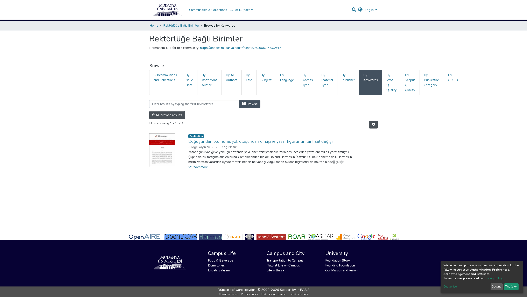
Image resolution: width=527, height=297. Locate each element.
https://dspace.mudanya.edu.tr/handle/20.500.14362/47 (240, 48)
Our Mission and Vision (341, 270)
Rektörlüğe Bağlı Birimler (181, 25)
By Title (249, 77)
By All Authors (231, 77)
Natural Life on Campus (283, 265)
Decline (496, 287)
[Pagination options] (373, 124)
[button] (360, 9)
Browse (252, 104)
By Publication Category (432, 80)
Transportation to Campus (285, 260)
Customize (450, 287)
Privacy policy (249, 294)
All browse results (168, 115)
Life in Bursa (275, 270)
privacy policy (493, 278)
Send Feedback (299, 294)
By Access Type (307, 80)
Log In (369, 10)
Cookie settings (228, 294)
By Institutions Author (209, 80)
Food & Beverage (220, 260)
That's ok (511, 287)
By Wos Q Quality (391, 82)
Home (153, 25)
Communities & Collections (208, 10)
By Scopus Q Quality (410, 82)
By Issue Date (189, 80)
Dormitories (216, 265)
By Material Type (327, 80)
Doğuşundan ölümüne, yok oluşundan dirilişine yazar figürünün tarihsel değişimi (262, 141)
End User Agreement (273, 294)
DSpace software (230, 290)
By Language (287, 77)
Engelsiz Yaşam (219, 270)
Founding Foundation (340, 265)
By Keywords (370, 77)
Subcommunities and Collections (165, 77)
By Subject (266, 77)
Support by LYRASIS (295, 290)
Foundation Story (337, 260)
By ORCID (453, 77)
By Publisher (348, 77)
